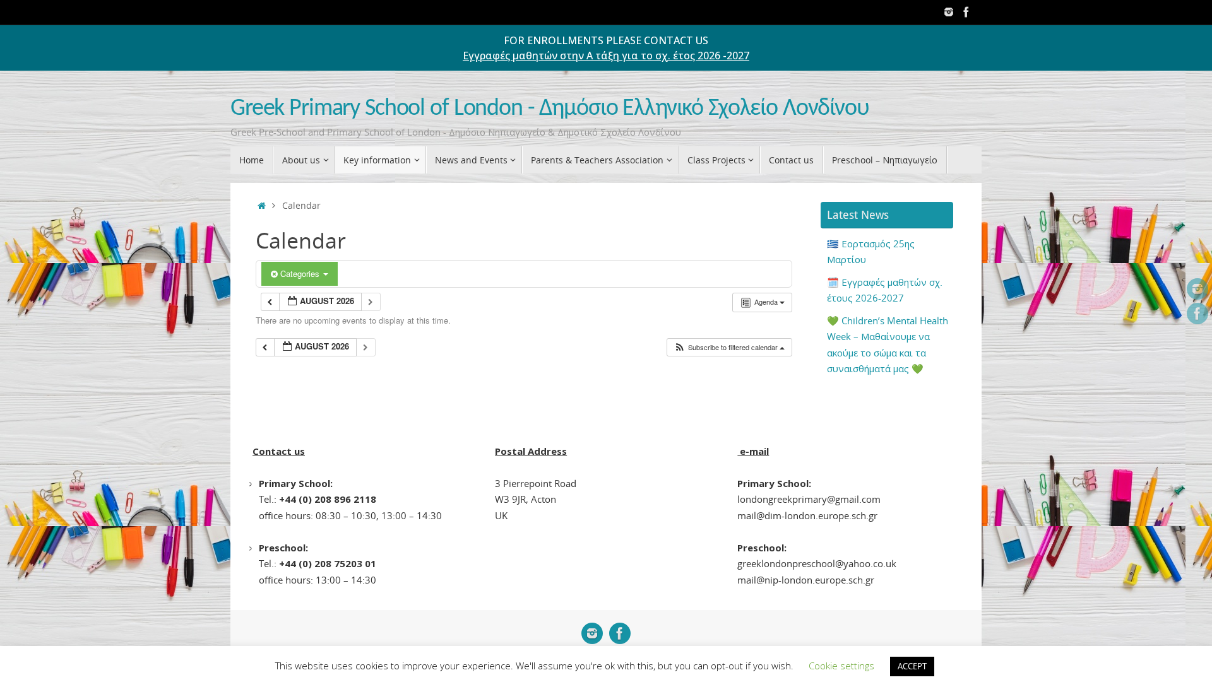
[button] (729, 347)
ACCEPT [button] (912, 666)
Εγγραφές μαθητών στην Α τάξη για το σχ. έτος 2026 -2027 (606, 55)
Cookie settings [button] (841, 665)
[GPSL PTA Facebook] (966, 12)
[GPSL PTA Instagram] (949, 12)
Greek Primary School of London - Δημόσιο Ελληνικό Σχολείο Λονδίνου (549, 109)
